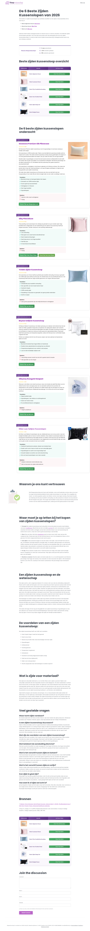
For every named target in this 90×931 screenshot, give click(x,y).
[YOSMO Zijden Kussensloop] (78, 284)
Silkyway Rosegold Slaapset (31, 379)
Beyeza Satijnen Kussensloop (31, 321)
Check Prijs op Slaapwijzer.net (29, 204)
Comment (21, 877)
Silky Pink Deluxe (26, 219)
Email (20, 896)
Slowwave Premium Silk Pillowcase (34, 144)
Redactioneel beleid (45, 926)
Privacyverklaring (74, 925)
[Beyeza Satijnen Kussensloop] (78, 336)
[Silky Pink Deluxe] (78, 232)
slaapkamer (41, 534)
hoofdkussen (29, 528)
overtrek (50, 528)
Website (21, 902)
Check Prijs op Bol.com (26, 306)
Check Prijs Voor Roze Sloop (28, 255)
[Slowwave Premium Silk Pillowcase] (78, 159)
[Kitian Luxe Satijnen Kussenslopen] (78, 440)
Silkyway (29, 29)
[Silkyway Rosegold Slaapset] (78, 397)
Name (20, 890)
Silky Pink (34, 26)
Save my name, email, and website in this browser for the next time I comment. (36, 908)
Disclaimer (80, 925)
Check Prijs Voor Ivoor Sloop (47, 255)
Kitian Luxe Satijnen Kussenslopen (32, 429)
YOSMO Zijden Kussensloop (30, 270)
